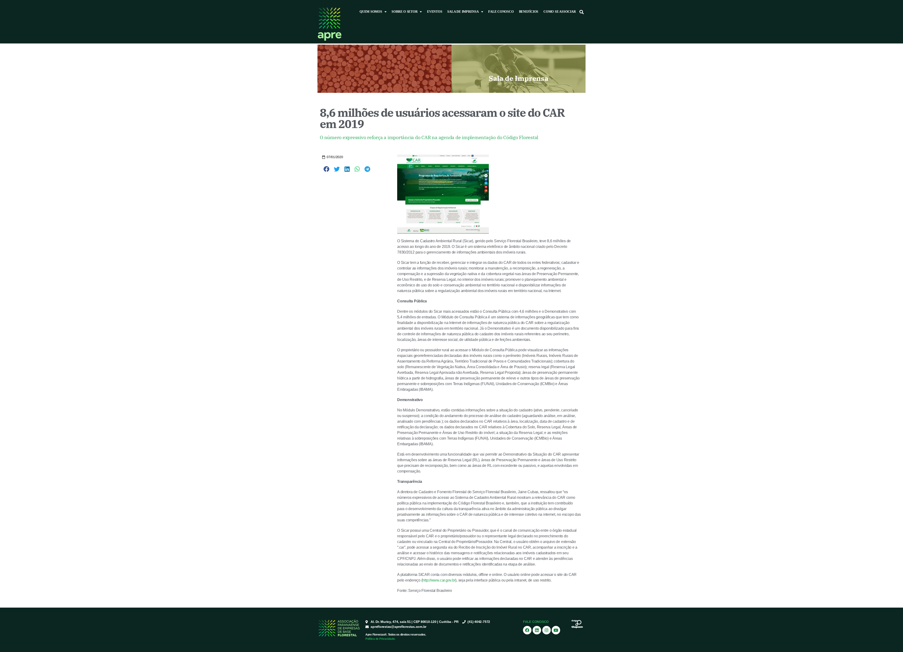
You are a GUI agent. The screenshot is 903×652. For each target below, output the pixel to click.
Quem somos (371, 11)
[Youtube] (556, 630)
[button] (582, 12)
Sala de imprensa (463, 11)
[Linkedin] (537, 630)
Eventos (434, 11)
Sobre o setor (404, 11)
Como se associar (559, 11)
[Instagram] (546, 630)
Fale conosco (501, 11)
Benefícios (529, 11)
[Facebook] (527, 630)
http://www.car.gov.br (438, 580)
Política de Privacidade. (380, 638)
